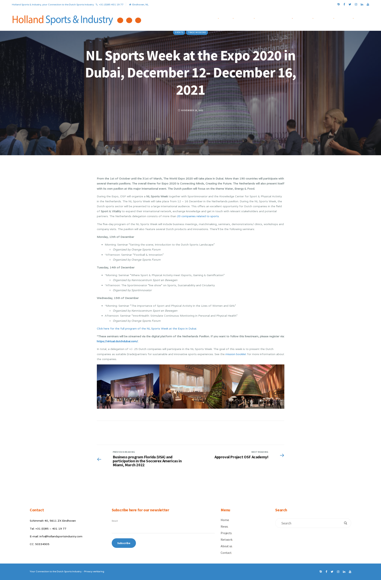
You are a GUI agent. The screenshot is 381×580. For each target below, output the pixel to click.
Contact (347, 17)
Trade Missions (197, 32)
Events (179, 32)
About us (327, 17)
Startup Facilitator (277, 17)
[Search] (345, 523)
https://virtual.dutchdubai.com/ (117, 341)
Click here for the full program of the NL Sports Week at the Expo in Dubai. (147, 328)
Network (306, 17)
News (229, 17)
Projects (247, 17)
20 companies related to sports (198, 216)
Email (115, 520)
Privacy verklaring (94, 571)
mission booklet (235, 354)
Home (214, 17)
